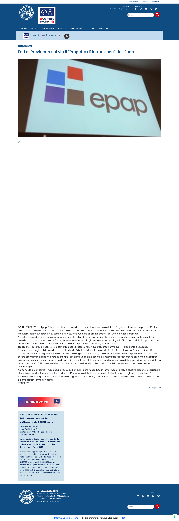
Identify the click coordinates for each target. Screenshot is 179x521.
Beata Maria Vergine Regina (119, 9)
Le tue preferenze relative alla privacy (100, 518)
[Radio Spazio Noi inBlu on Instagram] (142, 8)
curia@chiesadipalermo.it (48, 501)
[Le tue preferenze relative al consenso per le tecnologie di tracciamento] (174, 516)
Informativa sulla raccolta (66, 518)
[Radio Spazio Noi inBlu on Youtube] (147, 8)
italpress (27, 46)
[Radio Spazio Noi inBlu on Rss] (152, 8)
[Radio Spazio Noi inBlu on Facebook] (137, 8)
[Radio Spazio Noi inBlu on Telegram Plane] (157, 8)
